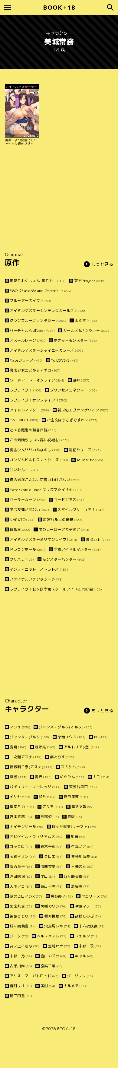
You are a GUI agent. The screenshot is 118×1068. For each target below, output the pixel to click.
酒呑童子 (21, 866)
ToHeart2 (90, 459)
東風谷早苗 (83, 786)
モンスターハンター (64, 559)
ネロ (48, 876)
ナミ (101, 776)
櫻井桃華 (55, 916)
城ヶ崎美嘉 (77, 876)
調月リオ (21, 985)
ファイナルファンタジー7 (36, 579)
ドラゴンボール (27, 549)
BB (101, 737)
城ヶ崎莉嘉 (23, 926)
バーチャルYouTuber (32, 330)
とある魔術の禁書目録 (33, 430)
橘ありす (62, 756)
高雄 (74, 816)
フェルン (86, 936)
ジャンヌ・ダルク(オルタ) (66, 727)
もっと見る (102, 264)
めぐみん (72, 776)
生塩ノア (82, 846)
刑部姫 (50, 816)
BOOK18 (59, 7)
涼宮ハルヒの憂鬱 (63, 519)
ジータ (19, 936)
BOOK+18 (66, 1029)
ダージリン (80, 975)
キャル (84, 956)
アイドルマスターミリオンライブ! (43, 539)
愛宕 (43, 776)
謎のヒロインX (26, 896)
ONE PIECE (24, 420)
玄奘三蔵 (52, 965)
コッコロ (21, 846)
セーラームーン (27, 499)
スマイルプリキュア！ (81, 509)
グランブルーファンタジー (38, 320)
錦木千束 (52, 846)
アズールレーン (27, 340)
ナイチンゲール (27, 826)
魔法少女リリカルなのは (35, 449)
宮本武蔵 (21, 816)
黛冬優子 (62, 896)
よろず (86, 320)
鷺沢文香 (82, 806)
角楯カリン (54, 906)
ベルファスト (52, 936)
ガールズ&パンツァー (86, 330)
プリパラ (22, 559)
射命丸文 (21, 906)
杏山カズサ (54, 956)
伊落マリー (88, 906)
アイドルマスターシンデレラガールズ (47, 310)
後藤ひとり (23, 916)
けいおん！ (24, 469)
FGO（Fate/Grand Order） (40, 290)
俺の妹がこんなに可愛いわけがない (45, 479)
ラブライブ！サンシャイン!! (38, 400)
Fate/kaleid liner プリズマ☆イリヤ (46, 489)
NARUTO (22, 519)
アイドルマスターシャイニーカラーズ (46, 350)
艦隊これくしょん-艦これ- (38, 280)
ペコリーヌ (94, 896)
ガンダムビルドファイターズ (39, 459)
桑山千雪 (52, 886)
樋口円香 (21, 995)
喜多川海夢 (84, 856)
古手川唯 (21, 965)
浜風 (18, 776)
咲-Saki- (98, 539)
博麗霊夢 (52, 866)
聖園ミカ (22, 806)
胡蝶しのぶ (88, 916)
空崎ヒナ (59, 946)
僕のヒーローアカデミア (64, 529)
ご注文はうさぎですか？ (72, 420)
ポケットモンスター (75, 340)
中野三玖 (90, 946)
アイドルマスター (29, 410)
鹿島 (18, 747)
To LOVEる (65, 360)
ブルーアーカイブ (30, 300)
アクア (52, 806)
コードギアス (70, 499)
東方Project (90, 280)
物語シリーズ (85, 449)
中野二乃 (21, 956)
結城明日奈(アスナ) (31, 766)
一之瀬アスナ (26, 756)
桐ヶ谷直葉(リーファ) (74, 826)
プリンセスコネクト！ (73, 390)
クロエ (53, 856)
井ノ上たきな (25, 946)
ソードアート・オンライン (37, 380)
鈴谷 (47, 796)
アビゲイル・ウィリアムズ (36, 836)
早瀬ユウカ (71, 737)
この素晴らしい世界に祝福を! (40, 439)
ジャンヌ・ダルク (29, 737)
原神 (81, 380)
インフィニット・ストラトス (39, 569)
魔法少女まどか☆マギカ (35, 370)
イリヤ (20, 796)
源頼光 (45, 747)
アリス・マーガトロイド (34, 975)
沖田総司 (21, 876)
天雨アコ (21, 886)
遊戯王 (20, 529)
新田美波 (76, 796)
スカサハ (73, 766)
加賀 (78, 836)
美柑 (48, 985)
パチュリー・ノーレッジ (35, 786)
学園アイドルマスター (77, 549)
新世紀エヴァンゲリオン (82, 410)
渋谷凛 (80, 886)
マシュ (20, 727)
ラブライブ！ (26, 390)
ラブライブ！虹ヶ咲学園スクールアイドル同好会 (56, 589)
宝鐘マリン (23, 856)
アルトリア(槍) (81, 747)
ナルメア (75, 985)
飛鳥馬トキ (57, 926)
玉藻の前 (82, 866)
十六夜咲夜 (92, 926)
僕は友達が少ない (29, 509)
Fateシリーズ (26, 360)
